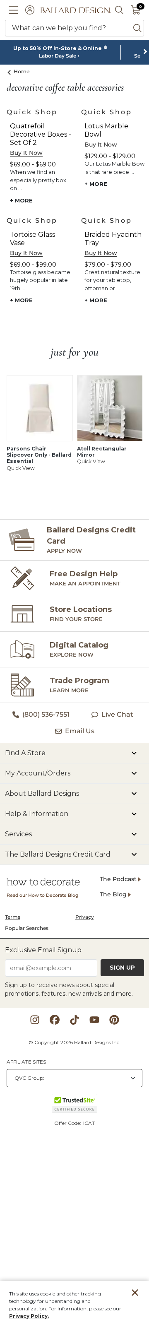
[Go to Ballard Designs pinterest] (114, 1020)
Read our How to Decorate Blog (42, 895)
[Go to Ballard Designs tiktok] (74, 1020)
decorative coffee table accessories (65, 88)
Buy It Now (26, 152)
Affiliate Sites (26, 1062)
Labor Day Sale (57, 55)
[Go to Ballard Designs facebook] (55, 1020)
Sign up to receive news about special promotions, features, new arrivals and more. (69, 989)
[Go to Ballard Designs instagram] (35, 1020)
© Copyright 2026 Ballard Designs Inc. (74, 1042)
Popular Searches (26, 928)
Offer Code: (68, 1123)
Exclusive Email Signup (43, 950)
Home (22, 71)
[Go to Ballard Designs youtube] (94, 1020)
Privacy (84, 917)
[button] (13, 10)
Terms (12, 917)
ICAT (89, 1123)
